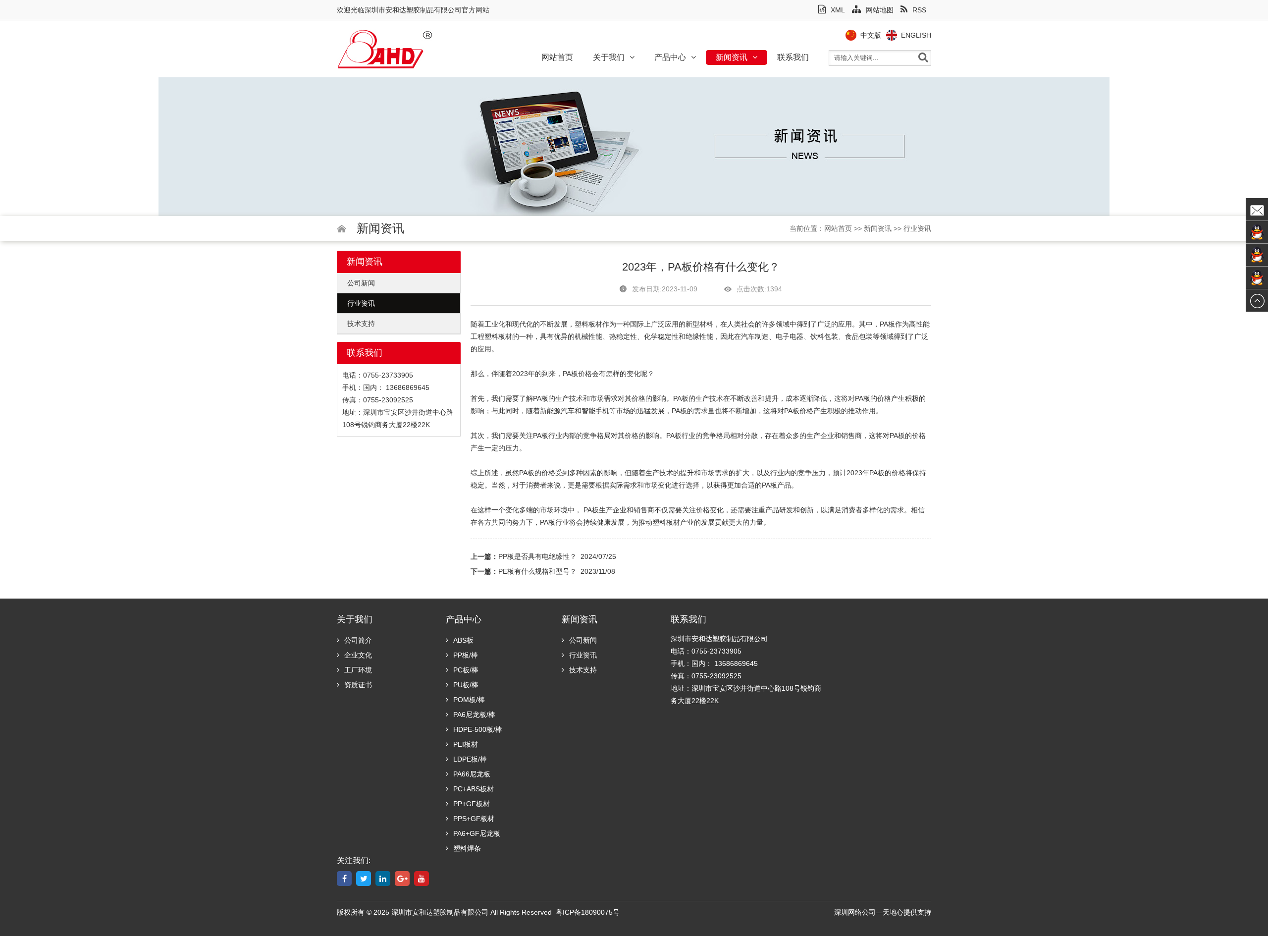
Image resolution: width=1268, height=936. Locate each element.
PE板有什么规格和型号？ (537, 571)
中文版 (870, 35)
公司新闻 (361, 283)
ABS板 (463, 640)
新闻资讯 (731, 57)
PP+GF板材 (471, 804)
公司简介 (358, 640)
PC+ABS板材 (473, 789)
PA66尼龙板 (471, 774)
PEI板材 (465, 744)
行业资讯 (917, 228)
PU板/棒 (465, 685)
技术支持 (361, 324)
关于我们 (609, 57)
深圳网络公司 (855, 912)
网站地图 (880, 10)
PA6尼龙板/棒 (474, 714)
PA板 (570, 374)
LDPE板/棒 (470, 759)
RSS (919, 10)
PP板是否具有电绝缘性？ (537, 556)
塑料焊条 (467, 848)
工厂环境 (358, 670)
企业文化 (358, 655)
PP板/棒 (465, 655)
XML (838, 10)
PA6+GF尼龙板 (476, 833)
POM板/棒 (469, 700)
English (916, 35)
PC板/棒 (465, 670)
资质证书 (358, 685)
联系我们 (793, 57)
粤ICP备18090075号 (588, 912)
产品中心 (670, 57)
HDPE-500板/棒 (477, 729)
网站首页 (557, 57)
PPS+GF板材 (473, 819)
